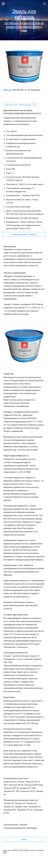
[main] (24, 20)
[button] (3, 3)
